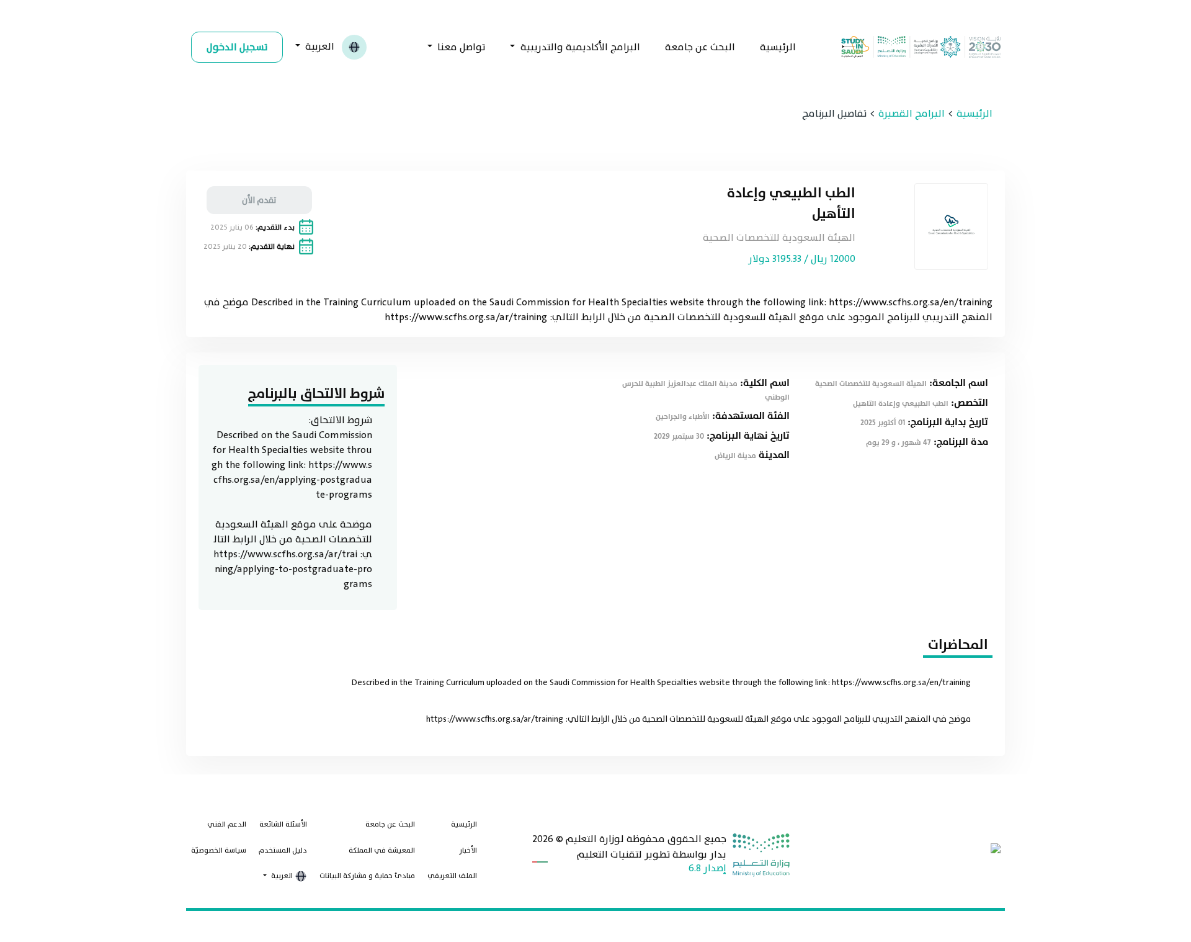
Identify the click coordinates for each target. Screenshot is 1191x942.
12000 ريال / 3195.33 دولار (801, 258)
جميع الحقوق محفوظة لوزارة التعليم (646, 839)
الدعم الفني (226, 824)
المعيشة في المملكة (382, 850)
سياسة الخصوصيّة (218, 850)
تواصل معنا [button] (460, 47)
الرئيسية (778, 47)
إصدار (714, 868)
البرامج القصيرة (911, 113)
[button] (283, 876)
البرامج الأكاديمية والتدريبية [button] (579, 47)
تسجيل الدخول (237, 47)
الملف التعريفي (452, 875)
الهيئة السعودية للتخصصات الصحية (779, 237)
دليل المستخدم (283, 850)
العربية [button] (320, 46)
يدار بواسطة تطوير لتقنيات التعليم (651, 855)
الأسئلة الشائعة (283, 824)
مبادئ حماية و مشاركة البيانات (367, 875)
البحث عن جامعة (700, 47)
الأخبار (468, 850)
